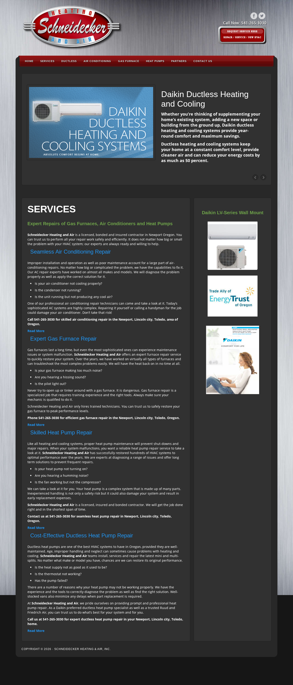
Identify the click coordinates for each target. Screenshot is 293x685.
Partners (179, 61)
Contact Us (202, 61)
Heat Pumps (155, 61)
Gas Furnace (128, 61)
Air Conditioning (97, 61)
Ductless (69, 61)
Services (47, 61)
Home (29, 61)
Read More (35, 331)
